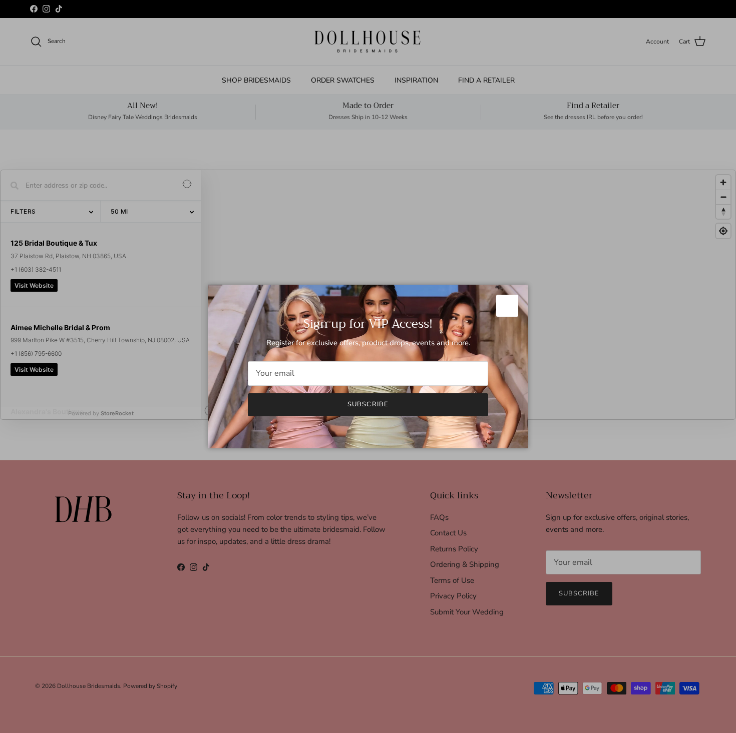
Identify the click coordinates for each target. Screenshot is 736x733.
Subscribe (367, 404)
